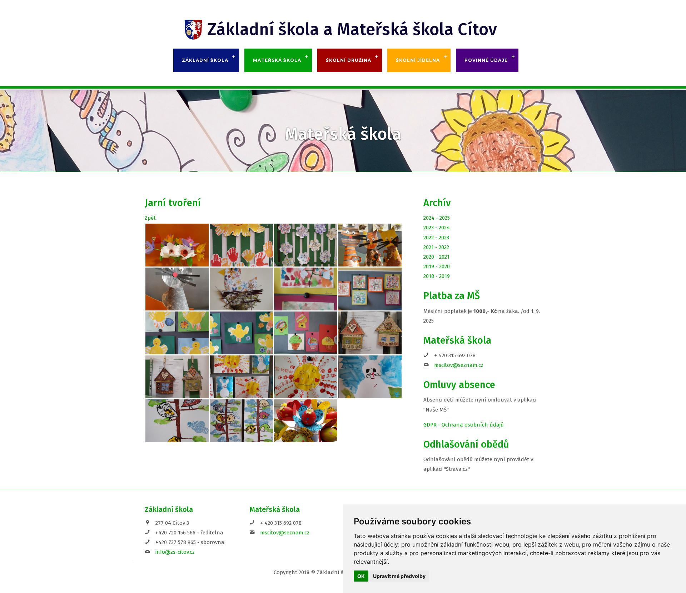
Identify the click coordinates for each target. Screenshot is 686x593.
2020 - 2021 (436, 257)
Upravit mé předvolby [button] (399, 576)
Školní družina (348, 60)
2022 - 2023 (436, 237)
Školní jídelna (418, 60)
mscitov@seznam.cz (458, 365)
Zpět (150, 218)
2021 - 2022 (436, 247)
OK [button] (361, 576)
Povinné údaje (486, 60)
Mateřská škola (277, 60)
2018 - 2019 (436, 276)
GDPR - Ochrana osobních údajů (463, 425)
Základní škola (205, 60)
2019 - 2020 (436, 266)
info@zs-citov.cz (175, 552)
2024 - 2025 (436, 218)
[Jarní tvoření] (177, 245)
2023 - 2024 (436, 227)
